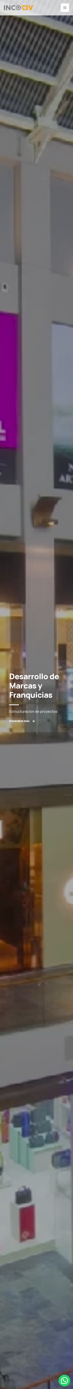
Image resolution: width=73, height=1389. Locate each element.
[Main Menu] (65, 7)
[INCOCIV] (18, 7)
